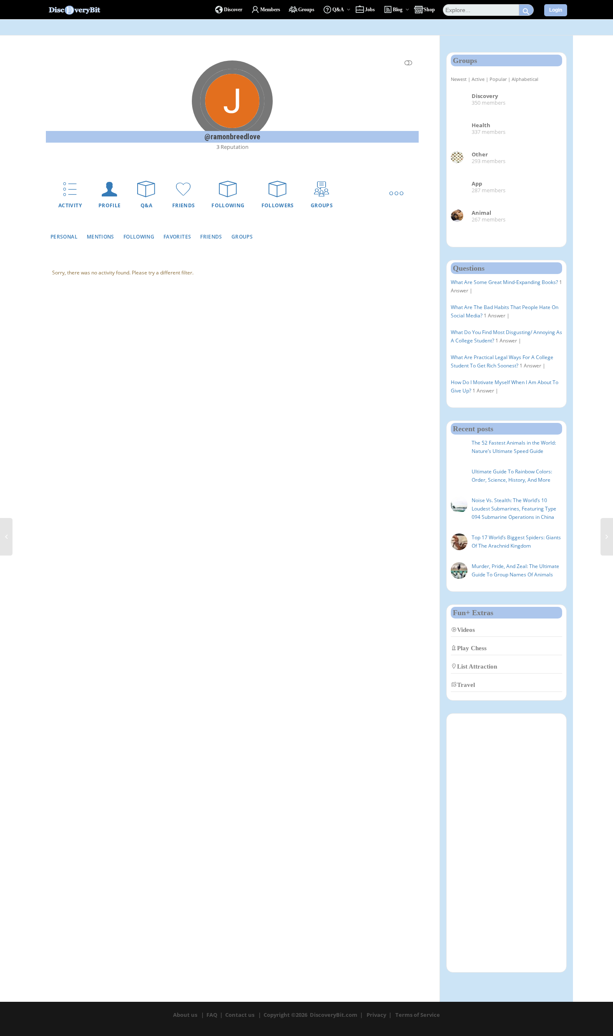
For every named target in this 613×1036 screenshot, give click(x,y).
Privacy (376, 1014)
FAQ (211, 1014)
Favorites (177, 236)
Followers (277, 205)
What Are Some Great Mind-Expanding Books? (504, 282)
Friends (183, 205)
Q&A (146, 205)
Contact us (239, 1014)
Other (480, 154)
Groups (322, 205)
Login (555, 10)
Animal (481, 212)
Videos (466, 629)
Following (227, 205)
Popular (498, 79)
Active (478, 79)
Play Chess (472, 648)
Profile (109, 205)
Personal (64, 236)
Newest (459, 79)
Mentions (100, 236)
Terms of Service (417, 1014)
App (477, 183)
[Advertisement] (506, 843)
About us (185, 1014)
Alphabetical (525, 79)
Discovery (485, 96)
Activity (70, 205)
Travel (466, 684)
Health (481, 125)
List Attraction (477, 666)
